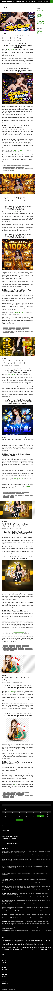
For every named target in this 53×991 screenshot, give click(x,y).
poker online (21, 944)
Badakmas (9, 866)
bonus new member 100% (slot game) (41, 940)
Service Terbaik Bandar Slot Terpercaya (15, 36)
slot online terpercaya (17, 949)
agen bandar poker (12, 940)
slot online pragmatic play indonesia (42, 947)
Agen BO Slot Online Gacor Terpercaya (9, 840)
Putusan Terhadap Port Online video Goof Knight (17, 361)
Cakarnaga (4, 882)
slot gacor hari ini (20, 167)
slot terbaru (21, 168)
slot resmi (15, 168)
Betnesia (3, 873)
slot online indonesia (6, 947)
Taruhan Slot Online (18, 150)
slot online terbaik (7, 949)
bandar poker (22, 940)
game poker (28, 941)
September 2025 (40, 23)
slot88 (12, 170)
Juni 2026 (39, 13)
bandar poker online (29, 940)
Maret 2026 (39, 16)
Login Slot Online (11, 374)
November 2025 (40, 21)
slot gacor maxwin (7, 168)
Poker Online (33, 1)
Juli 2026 (39, 11)
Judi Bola (28, 1)
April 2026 (39, 15)
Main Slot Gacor (12, 691)
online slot (15, 944)
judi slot (27, 318)
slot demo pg (11, 165)
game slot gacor (47, 941)
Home (23, 1)
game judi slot (16, 941)
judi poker (45, 943)
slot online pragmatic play (28, 947)
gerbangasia (6, 903)
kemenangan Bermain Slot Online (8, 833)
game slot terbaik (39, 943)
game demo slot (11, 941)
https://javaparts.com (8, 859)
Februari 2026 (40, 17)
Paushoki (8, 854)
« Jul (3, 825)
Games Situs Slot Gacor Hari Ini (15, 678)
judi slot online (5, 944)
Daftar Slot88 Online (19, 632)
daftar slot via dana (5, 941)
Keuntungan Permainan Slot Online (9, 838)
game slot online (5, 943)
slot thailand (6, 170)
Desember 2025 (40, 20)
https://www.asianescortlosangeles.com (13, 910)
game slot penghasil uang (12, 943)
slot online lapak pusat (17, 947)
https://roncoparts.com (6, 879)
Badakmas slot (5, 876)
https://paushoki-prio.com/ (19, 862)
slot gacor (18, 165)
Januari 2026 (40, 18)
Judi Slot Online (10, 49)
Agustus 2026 (40, 10)
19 (19, 820)
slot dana (5, 165)
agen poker (18, 940)
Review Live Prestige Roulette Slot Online (14, 199)
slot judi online (33, 946)
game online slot (23, 941)
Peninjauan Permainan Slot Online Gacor (10, 843)
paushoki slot (8, 869)
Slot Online (40, 1)
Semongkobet (6, 932)
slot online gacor (40, 946)
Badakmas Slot (10, 927)
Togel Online (46, 1)
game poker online (34, 941)
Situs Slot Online (14, 535)
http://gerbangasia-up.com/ (9, 893)
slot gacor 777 (25, 165)
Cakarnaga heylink (8, 917)
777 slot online (5, 940)
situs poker (26, 944)
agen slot (27, 157)
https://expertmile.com (8, 851)
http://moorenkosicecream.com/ (10, 889)
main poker (11, 944)
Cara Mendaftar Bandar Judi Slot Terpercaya (16, 524)
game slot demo (41, 941)
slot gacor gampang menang (9, 167)
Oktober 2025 (40, 22)
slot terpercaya (29, 168)
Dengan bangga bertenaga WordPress (8, 989)
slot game (28, 945)
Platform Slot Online (18, 312)
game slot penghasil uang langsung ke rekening (26, 943)
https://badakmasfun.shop (11, 896)
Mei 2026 (39, 14)
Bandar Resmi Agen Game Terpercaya (11, 1)
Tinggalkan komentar (16, 40)
